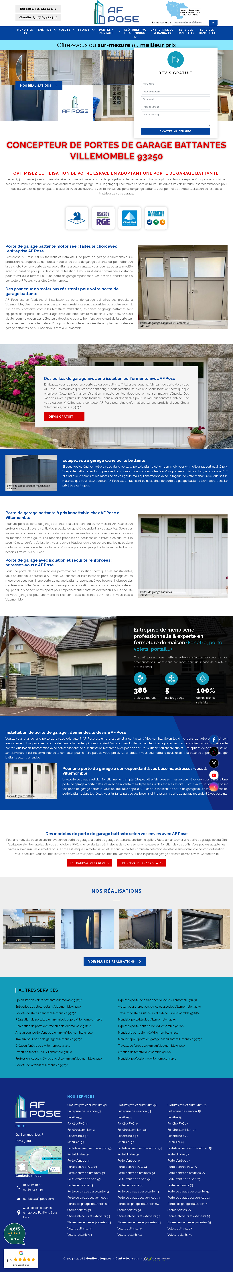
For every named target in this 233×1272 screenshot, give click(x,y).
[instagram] (213, 786)
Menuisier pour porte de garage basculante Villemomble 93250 (160, 1039)
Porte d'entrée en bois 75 (184, 1179)
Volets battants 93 (79, 1228)
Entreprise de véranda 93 (162, 31)
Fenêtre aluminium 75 (181, 1129)
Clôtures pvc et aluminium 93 (135, 33)
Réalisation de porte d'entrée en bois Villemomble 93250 (53, 1026)
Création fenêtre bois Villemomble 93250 (42, 1045)
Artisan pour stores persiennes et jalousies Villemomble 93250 (159, 1006)
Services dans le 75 (207, 31)
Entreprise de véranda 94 (134, 1111)
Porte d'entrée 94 (129, 1160)
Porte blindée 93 (78, 1154)
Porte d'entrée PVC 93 (82, 1166)
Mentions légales (98, 1258)
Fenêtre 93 (74, 1117)
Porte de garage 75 (180, 1185)
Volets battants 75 (179, 1228)
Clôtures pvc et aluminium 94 (137, 1105)
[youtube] (213, 775)
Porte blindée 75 (178, 1154)
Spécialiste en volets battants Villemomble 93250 (48, 1000)
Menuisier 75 (175, 1142)
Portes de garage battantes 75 (187, 1204)
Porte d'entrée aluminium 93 (86, 1173)
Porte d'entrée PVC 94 (132, 1166)
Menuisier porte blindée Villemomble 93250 (147, 1019)
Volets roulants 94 (129, 1234)
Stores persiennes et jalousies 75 (189, 1222)
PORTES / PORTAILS (106, 31)
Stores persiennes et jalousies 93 (89, 1222)
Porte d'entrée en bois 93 (84, 1179)
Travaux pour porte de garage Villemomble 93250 (48, 1039)
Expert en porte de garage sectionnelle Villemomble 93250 (157, 1000)
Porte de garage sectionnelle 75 (188, 1197)
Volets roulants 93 (79, 1234)
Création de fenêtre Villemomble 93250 (144, 1052)
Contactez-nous (127, 1258)
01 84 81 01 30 (32, 1185)
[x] (213, 763)
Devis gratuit (61, 416)
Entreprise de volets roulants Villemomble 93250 (48, 1006)
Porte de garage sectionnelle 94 (138, 1197)
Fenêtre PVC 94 (128, 1123)
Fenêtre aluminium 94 (132, 1129)
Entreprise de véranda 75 (184, 1111)
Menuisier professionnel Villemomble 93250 (147, 1058)
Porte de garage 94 (130, 1185)
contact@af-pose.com (38, 1198)
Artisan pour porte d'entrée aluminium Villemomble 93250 (54, 1032)
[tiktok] (213, 751)
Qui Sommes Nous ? (29, 1134)
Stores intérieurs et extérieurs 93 (88, 1216)
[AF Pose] (116, 13)
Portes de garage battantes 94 (138, 1204)
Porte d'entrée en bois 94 (134, 1179)
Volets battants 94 (130, 1228)
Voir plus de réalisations (112, 961)
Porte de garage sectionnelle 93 (88, 1197)
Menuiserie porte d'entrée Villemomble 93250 (148, 1032)
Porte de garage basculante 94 (138, 1191)
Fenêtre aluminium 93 (81, 1129)
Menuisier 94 (125, 1142)
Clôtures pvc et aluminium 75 (187, 1105)
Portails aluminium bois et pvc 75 (189, 1148)
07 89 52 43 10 (33, 1189)
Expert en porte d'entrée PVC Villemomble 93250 (151, 1026)
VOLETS (64, 29)
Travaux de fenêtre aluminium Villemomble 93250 (151, 1045)
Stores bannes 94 (129, 1210)
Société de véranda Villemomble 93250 (41, 1065)
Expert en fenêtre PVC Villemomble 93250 (43, 1052)
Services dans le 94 (186, 31)
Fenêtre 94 (124, 1117)
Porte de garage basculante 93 (88, 1191)
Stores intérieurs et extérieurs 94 (138, 1216)
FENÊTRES (44, 29)
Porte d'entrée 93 (78, 1160)
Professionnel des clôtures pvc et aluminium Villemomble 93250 (58, 1058)
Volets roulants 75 (179, 1234)
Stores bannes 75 (179, 1210)
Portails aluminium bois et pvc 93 (89, 1148)
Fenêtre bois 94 (127, 1136)
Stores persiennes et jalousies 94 (139, 1222)
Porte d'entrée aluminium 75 (186, 1173)
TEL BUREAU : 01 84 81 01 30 (89, 863)
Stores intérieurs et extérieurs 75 (188, 1216)
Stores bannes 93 (79, 1210)
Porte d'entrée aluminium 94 (136, 1173)
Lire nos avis (21, 1265)
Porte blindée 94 (128, 1154)
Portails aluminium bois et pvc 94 (139, 1148)
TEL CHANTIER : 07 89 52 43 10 (141, 863)
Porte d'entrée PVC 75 (182, 1166)
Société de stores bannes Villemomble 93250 (45, 1013)
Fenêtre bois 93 (77, 1136)
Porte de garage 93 (80, 1185)
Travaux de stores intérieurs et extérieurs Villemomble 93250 (158, 1013)
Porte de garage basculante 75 (188, 1191)
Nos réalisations (36, 85)
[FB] (213, 739)
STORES (84, 29)
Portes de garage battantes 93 (87, 1204)
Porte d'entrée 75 (178, 1160)
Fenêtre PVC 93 (77, 1123)
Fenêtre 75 (174, 1117)
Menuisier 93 (25, 31)
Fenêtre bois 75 (177, 1136)
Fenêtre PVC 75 (177, 1123)
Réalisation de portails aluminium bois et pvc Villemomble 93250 (58, 1019)
